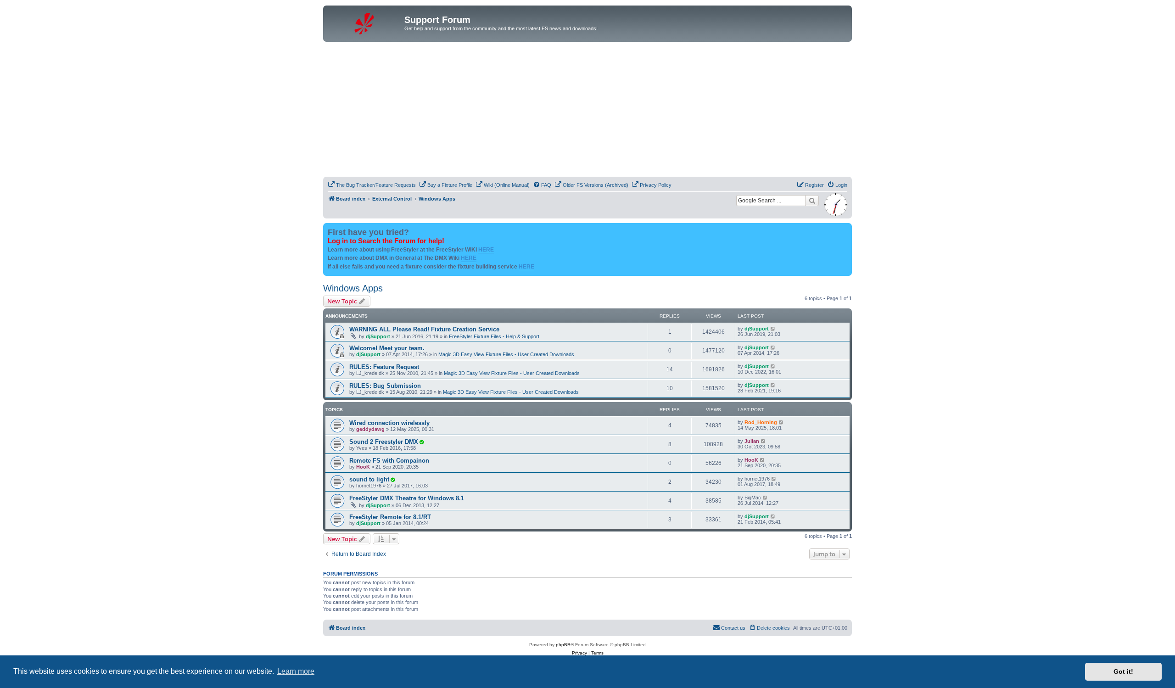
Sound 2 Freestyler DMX (383, 441)
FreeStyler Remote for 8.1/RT (390, 517)
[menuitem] (372, 184)
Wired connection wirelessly (389, 423)
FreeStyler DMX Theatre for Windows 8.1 (406, 498)
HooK (363, 467)
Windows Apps (353, 288)
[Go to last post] (773, 328)
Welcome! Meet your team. (387, 348)
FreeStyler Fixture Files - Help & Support (494, 336)
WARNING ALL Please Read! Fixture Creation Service (424, 329)
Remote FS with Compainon (389, 460)
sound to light (369, 479)
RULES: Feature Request (384, 367)
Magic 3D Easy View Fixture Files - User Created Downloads (506, 354)
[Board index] (364, 22)
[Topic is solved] (421, 442)
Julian (751, 441)
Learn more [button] (295, 671)
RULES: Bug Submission (385, 385)
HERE (486, 249)
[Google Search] (812, 200)
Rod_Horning (760, 422)
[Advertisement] (598, 110)
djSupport (378, 336)
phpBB (563, 644)
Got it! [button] (1123, 671)
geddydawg (370, 429)
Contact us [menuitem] (733, 628)
